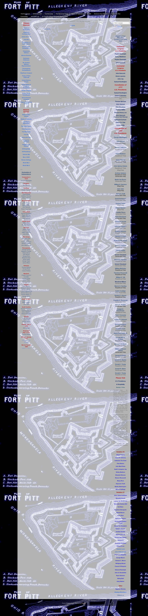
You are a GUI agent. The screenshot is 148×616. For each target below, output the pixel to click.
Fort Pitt (89, 14)
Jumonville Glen (37, 14)
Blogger (84, 603)
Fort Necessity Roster (62, 14)
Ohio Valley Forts (29, 8)
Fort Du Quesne (25, 14)
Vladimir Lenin (120, 549)
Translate (119, 26)
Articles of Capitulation (77, 14)
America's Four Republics (101, 14)
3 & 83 (27, 77)
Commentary (24, 16)
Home (72, 25)
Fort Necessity (49, 14)
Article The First (115, 14)
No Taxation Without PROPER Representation (55, 16)
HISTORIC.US (35, 16)
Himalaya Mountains (120, 592)
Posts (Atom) (46, 29)
